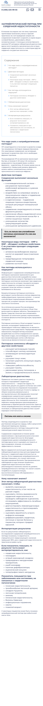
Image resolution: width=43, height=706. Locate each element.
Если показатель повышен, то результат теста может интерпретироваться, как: (21, 121)
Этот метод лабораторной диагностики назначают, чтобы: (21, 110)
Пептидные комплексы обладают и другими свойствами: (23, 97)
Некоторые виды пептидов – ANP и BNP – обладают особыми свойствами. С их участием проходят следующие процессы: (24, 83)
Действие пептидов (16, 72)
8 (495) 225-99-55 (9, 10)
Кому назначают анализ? (18, 106)
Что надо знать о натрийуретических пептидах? (22, 67)
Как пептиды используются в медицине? (19, 91)
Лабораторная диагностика (19, 102)
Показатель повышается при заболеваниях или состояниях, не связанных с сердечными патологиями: (22, 129)
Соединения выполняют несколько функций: (23, 76)
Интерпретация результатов (19, 115)
